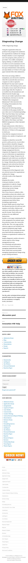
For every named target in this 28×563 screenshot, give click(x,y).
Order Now (4, 544)
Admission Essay (8, 338)
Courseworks (7, 342)
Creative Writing (8, 414)
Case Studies (7, 410)
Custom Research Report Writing (13, 416)
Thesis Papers (8, 446)
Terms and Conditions (7, 550)
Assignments (7, 406)
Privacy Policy (5, 547)
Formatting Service (9, 424)
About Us (4, 470)
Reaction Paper (8, 368)
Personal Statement (9, 366)
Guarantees (5, 510)
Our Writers (7, 364)
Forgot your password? (8, 390)
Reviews (6, 440)
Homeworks (7, 360)
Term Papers (7, 444)
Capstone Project (8, 408)
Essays (6, 346)
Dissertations (7, 344)
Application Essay (9, 403)
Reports (6, 348)
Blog (5, 340)
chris (5, 305)
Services (5, 7)
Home (3, 467)
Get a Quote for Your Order (8, 507)
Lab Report (7, 362)
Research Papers (8, 438)
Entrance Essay (8, 420)
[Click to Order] (14, 262)
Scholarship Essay (9, 442)
